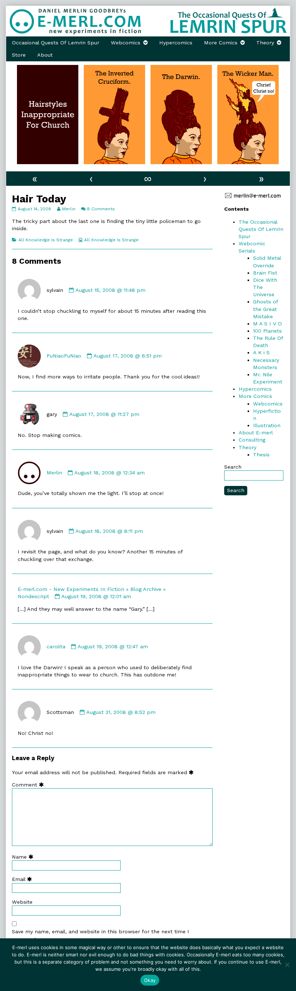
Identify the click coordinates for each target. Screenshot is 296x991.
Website (22, 902)
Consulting (252, 440)
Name (24, 857)
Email (23, 879)
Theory (265, 42)
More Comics (221, 42)
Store (19, 55)
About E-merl (256, 432)
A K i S (261, 352)
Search (232, 467)
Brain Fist (265, 273)
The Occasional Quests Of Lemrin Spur (261, 229)
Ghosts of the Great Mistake (265, 309)
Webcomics (125, 42)
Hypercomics (175, 42)
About (45, 55)
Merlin (68, 208)
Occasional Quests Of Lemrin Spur (55, 42)
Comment (29, 785)
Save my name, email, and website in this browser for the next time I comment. (100, 935)
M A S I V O (267, 323)
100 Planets (267, 331)
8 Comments (101, 208)
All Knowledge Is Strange (45, 239)
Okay (150, 980)
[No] (287, 964)
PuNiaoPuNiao (64, 356)
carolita (56, 646)
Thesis (261, 454)
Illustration (266, 425)
